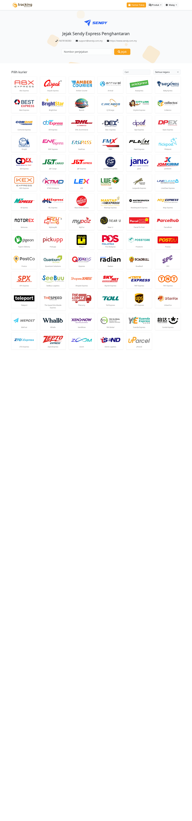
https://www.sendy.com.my (123, 40)
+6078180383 (64, 40)
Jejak (123, 51)
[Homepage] (22, 5)
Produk (155, 5)
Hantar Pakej (137, 5)
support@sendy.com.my (91, 40)
